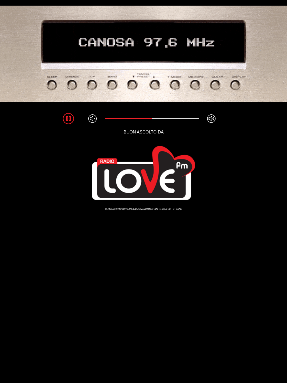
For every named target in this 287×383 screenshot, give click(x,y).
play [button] (68, 118)
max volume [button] (211, 118)
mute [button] (92, 118)
